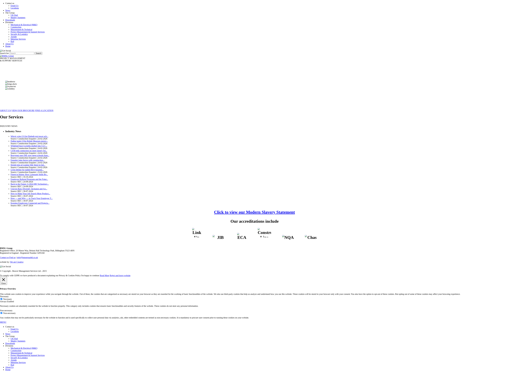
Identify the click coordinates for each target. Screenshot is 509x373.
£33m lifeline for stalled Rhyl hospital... (27, 170)
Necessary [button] (4, 296)
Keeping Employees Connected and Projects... (30, 203)
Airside (14, 37)
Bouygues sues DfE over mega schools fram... (30, 155)
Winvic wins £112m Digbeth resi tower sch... (29, 136)
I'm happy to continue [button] (90, 275)
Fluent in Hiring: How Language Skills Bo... (29, 174)
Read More (104, 275)
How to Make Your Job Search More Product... (30, 193)
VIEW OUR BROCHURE (23, 110)
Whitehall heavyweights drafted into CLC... (29, 146)
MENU (3, 322)
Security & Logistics (19, 34)
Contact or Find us (8, 257)
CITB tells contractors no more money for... (29, 151)
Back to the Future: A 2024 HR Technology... (30, 184)
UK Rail (14, 15)
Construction (16, 27)
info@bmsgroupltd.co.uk (27, 257)
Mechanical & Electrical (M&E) (24, 25)
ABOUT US (5, 110)
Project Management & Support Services (28, 32)
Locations (15, 8)
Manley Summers (18, 17)
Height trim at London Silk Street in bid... (28, 165)
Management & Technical (21, 29)
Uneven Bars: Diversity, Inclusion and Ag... (29, 189)
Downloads (10, 20)
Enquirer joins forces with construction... (28, 160)
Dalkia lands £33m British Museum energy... (29, 141)
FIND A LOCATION (44, 110)
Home (7, 46)
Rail (12, 41)
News (7, 10)
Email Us (14, 6)
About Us (9, 44)
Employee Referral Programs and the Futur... (29, 179)
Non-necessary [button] (6, 310)
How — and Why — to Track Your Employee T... (32, 198)
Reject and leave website (120, 275)
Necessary (7, 299)
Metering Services (18, 39)
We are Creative (16, 262)
